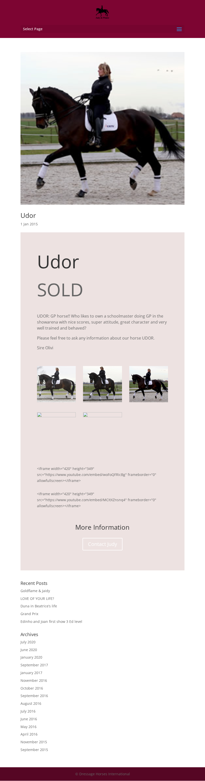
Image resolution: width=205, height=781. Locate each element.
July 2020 (28, 642)
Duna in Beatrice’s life (38, 606)
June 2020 (28, 649)
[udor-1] (56, 402)
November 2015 (33, 742)
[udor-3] (148, 402)
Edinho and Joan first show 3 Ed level (51, 621)
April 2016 (29, 734)
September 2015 (34, 749)
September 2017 (34, 665)
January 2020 (31, 657)
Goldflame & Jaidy (35, 590)
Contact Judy (102, 544)
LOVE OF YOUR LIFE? (37, 598)
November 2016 (33, 680)
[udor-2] (102, 402)
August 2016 (30, 703)
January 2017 (31, 672)
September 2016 (34, 695)
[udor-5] (102, 448)
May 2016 (28, 726)
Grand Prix (29, 613)
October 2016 (31, 688)
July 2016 (28, 711)
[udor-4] (56, 448)
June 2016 (28, 719)
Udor (28, 215)
